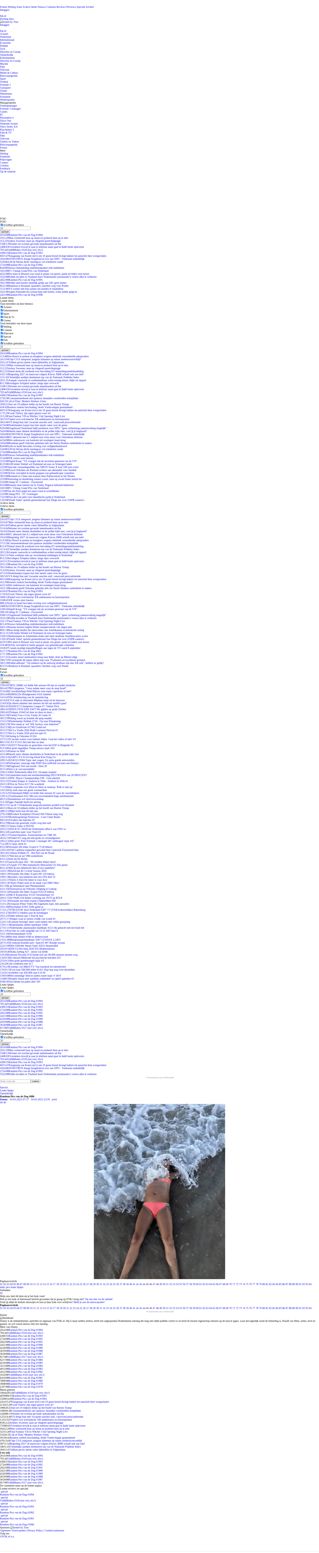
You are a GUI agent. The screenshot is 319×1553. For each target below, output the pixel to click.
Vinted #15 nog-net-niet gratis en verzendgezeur (30, 838)
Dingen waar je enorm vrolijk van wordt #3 (27, 918)
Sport (3, 78)
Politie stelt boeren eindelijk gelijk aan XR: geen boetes (33, 282)
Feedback (5, 168)
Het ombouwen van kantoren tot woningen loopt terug (33, 440)
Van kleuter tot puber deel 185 (20, 981)
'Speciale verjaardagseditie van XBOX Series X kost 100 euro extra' (39, 467)
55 (180, 1284)
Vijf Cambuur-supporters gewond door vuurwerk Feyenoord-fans (39, 850)
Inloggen (4, 9)
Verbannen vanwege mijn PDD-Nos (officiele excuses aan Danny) (39, 763)
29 (94, 1284)
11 (34, 1284)
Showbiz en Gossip (10, 51)
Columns (51, 6)
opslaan (5, 232)
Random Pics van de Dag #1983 (26, 1368)
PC (1, 114)
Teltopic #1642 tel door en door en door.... (27, 712)
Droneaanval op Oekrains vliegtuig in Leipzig (28, 888)
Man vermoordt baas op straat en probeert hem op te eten (34, 237)
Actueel (4, 33)
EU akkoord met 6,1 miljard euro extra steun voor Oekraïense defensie (41, 437)
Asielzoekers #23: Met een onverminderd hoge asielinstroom (36, 796)
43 (140, 1284)
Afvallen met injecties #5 (17, 820)
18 (57, 1284)
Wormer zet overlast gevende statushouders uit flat (30, 243)
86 (283, 1284)
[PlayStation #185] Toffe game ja (21, 906)
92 (303, 1284)
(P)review (8, 333)
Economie (5, 42)
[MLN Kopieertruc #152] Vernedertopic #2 (27, 894)
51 (167, 1284)
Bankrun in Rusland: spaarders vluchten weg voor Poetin (34, 285)
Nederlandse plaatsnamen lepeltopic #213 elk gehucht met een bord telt (42, 927)
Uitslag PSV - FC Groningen (19, 494)
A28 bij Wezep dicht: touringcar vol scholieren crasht (31, 261)
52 (170, 1284)
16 (51, 1284)
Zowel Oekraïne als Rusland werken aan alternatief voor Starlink (38, 470)
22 (71, 1284)
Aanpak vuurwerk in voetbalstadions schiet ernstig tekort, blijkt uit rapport (43, 380)
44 (144, 1284)
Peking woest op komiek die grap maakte (26, 718)
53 (174, 1284)
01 (1, 1284)
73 (240, 1284)
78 (257, 1284)
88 (290, 1284)
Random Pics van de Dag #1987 (21, 1024)
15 (47, 1284)
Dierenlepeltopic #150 (16, 933)
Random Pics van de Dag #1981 (26, 1377)
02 (4, 1284)
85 (280, 1284)
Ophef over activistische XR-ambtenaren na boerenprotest (34, 419)
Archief (90, 6)
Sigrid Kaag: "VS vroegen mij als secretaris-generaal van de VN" (38, 461)
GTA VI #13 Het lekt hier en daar (22, 742)
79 (260, 1284)
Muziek (4, 63)
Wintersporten (7, 99)
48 (157, 1284)
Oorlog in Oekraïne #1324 (18, 736)
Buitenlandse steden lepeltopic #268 (24, 924)
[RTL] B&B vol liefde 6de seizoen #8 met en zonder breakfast (37, 685)
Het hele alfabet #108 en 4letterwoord (24, 936)
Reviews (61, 6)
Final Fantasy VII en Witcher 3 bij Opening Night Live (32, 416)
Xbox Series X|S (9, 126)
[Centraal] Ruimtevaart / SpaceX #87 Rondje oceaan (32, 942)
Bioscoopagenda (8, 75)
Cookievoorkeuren (54, 1530)
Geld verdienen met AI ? (16, 963)
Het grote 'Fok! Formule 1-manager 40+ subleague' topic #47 (37, 841)
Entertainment (7, 57)
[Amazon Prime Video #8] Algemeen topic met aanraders (34, 903)
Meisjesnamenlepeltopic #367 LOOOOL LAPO (30, 939)
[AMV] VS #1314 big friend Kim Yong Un (28, 757)
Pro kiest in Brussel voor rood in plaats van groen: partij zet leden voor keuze (44, 273)
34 (110, 1284)
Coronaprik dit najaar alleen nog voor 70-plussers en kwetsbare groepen (42, 660)
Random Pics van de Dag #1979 (26, 1383)
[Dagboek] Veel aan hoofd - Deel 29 (23, 766)
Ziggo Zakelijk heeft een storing (20, 802)
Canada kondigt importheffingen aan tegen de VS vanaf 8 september (40, 648)
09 (28, 1284)
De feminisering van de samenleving (24, 697)
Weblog (12, 6)
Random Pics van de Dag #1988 (21, 1021)
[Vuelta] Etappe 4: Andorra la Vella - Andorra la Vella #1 (34, 781)
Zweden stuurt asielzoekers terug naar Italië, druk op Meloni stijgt (38, 657)
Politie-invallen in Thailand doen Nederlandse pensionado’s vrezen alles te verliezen (48, 276)
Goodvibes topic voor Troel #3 (20, 832)
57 (187, 1284)
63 (207, 1284)
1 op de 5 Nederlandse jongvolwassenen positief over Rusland (37, 805)
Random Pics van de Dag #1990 (21, 294)
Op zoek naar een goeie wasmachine (23, 790)
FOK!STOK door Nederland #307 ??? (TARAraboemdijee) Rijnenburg (42, 909)
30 (97, 1284)
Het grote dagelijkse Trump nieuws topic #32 (27, 748)
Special (7, 336)
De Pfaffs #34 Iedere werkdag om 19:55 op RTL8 (31, 897)
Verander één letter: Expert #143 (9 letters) (27, 891)
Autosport (5, 87)
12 (37, 1284)
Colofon (4, 165)
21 (67, 1284)
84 (277, 1284)
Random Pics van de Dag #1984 (26, 1365)
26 (84, 1284)
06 (18, 1284)
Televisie (4, 69)
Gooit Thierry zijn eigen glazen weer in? (25, 413)
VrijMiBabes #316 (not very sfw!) (26, 1374)
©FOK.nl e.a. (7, 1536)
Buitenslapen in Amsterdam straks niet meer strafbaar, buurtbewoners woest (44, 636)
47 (154, 1284)
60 (197, 1284)
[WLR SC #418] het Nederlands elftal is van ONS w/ (33, 829)
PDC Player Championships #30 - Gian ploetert (30, 778)
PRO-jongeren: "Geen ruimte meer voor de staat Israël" (33, 688)
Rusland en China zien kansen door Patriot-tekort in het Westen (37, 476)
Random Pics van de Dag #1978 (26, 1386)
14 (44, 1284)
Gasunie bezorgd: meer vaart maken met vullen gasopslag (35, 921)
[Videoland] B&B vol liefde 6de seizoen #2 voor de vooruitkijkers (39, 793)
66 (217, 1284)
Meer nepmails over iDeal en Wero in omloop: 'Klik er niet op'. (36, 787)
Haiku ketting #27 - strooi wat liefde (24, 951)
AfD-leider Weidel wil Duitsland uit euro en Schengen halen (36, 464)
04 (11, 1284)
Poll (5, 340)
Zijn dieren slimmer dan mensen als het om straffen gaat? (33, 703)
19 (61, 1284)
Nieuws (42, 6)
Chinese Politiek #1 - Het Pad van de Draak (27, 853)
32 (104, 1284)
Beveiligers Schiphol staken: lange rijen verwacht (29, 383)
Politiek (4, 45)
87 (287, 1284)
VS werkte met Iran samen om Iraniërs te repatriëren (31, 288)
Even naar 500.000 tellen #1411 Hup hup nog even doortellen (37, 969)
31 (101, 1284)
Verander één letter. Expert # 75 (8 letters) (26, 847)
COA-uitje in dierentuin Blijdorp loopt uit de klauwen (32, 700)
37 (120, 1284)
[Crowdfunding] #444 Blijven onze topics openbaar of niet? (35, 691)
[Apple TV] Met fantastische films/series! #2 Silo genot (33, 864)
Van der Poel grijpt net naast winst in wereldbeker (29, 491)
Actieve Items (29, 6)
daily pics (5, 1287)
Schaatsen (5, 96)
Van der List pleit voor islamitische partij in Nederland (32, 497)
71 (233, 1284)
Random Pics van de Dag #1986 (26, 1359)
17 (54, 1284)
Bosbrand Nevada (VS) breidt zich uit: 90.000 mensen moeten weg (39, 954)
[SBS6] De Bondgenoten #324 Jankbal (25, 694)
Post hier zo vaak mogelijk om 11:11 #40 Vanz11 (29, 930)
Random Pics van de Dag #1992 (21, 264)
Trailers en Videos (9, 141)
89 (293, 1284)
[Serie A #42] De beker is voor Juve (23, 879)
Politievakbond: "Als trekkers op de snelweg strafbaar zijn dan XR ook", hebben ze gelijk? (52, 663)
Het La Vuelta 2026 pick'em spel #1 (23, 733)
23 (74, 1284)
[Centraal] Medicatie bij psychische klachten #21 (30, 957)
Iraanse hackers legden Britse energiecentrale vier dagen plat (36, 627)
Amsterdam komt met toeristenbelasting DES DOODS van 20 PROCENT (43, 775)
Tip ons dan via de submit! (99, 1299)
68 (223, 1284)
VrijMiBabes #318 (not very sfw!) (21, 249)
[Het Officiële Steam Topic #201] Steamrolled (29, 945)
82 (270, 1284)
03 (8, 1284)
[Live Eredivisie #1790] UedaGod (23, 727)
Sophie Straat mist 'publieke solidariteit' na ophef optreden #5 (37, 978)
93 (307, 1284)
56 (184, 1284)
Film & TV (6, 132)
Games (3, 111)
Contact (4, 162)
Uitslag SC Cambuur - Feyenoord (21, 482)
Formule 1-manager (10, 108)
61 (200, 1284)
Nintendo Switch (9, 123)
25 (81, 1284)
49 (160, 1284)
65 (214, 1284)
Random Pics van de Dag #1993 (21, 252)
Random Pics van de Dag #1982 (26, 1371)
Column (7, 330)
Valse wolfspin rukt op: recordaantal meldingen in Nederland (36, 555)
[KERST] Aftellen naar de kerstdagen (24, 912)
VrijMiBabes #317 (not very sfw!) (21, 1027)
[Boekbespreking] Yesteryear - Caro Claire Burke (30, 817)
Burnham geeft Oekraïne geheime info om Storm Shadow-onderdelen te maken (46, 443)
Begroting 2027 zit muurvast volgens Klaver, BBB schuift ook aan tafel (41, 374)
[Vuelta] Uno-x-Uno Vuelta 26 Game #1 (25, 715)
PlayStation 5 (7, 129)
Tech (2, 48)
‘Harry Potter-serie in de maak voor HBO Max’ (30, 882)
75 (247, 1284)
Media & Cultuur (9, 72)
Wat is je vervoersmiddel (17, 769)
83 (273, 1284)
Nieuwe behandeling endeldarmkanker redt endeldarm (32, 267)
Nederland (5, 36)
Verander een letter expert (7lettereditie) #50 (28, 900)
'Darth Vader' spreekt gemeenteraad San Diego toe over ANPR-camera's (42, 500)
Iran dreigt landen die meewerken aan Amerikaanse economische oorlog (42, 630)
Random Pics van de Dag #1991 (21, 279)
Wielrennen (6, 93)
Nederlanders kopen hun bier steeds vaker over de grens (33, 425)
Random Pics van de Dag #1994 (21, 234)
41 (134, 1284)
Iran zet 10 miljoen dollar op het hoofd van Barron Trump (34, 404)
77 (253, 1284)
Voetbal (4, 81)
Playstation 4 (6, 117)
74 (243, 1284)
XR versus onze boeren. (17, 458)
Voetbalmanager (8, 105)
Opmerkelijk (6, 54)
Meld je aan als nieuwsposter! (89, 1302)
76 (250, 1284)
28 (91, 1284)
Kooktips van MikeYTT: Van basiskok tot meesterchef (33, 966)
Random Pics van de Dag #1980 (26, 1380)
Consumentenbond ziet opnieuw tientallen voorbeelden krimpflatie (39, 398)
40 (130, 1284)
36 (117, 1284)
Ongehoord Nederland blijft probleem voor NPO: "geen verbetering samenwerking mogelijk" (53, 428)
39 (127, 1284)
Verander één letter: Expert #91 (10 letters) (27, 873)
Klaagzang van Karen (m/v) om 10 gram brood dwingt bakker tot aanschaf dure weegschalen (53, 255)
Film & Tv (8, 317)
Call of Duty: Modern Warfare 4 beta (23, 401)
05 (14, 1284)
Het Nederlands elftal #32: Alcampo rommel (28, 772)
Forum (3, 6)
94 (310, 1284)
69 (227, 1284)
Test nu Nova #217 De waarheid (22, 784)
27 (87, 1284)
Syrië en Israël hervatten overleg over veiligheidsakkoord (33, 446)
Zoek (19, 6)
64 (210, 1284)
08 (24, 1284)
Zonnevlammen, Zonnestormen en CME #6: (28, 835)
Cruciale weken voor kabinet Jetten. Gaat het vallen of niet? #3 (38, 739)
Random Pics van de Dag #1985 (26, 1362)
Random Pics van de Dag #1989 (21, 1018)
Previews (71, 6)
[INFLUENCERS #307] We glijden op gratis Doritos (33, 709)
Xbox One (5, 120)
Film (2, 66)
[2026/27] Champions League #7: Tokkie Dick (29, 706)
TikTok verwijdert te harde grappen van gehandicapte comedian (37, 473)
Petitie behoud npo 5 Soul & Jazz (21, 915)
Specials (81, 6)
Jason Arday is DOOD (17, 826)
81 (267, 1284)
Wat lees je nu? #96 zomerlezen (21, 855)
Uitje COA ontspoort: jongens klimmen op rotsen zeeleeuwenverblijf (40, 359)
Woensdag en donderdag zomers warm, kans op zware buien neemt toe (41, 479)
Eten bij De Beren (13, 858)
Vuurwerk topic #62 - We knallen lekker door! (28, 861)
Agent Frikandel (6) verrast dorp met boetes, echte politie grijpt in (38, 291)
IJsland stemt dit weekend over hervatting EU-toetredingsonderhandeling (42, 371)
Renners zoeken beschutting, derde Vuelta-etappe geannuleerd (36, 407)
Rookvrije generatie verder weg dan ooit (25, 823)
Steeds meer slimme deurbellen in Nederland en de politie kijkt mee (39, 754)
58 (190, 1284)
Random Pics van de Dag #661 (20, 651)
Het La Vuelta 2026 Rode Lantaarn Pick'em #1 (29, 730)
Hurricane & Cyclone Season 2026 (23, 870)
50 (164, 1284)
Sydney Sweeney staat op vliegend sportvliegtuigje (30, 240)
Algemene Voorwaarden (13, 1530)
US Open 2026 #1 (13, 844)
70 (230, 1284)
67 (220, 1284)
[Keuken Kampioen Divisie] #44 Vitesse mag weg (31, 814)
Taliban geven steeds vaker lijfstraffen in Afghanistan (32, 362)
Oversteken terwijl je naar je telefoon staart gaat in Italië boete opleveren (42, 246)
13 (41, 1284)
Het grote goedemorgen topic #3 (22, 960)
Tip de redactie (7, 171)
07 (21, 1284)
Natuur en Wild (12, 751)
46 (150, 1284)
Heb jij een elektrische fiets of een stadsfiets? (27, 867)
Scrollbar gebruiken (13, 225)
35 (114, 1284)
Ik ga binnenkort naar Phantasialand (22, 885)
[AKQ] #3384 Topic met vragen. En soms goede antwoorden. (37, 760)
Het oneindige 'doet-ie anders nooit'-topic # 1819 (30, 975)
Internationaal (7, 39)
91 (300, 1284)
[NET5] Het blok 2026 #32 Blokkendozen (27, 948)
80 (263, 1284)
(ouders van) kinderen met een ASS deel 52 (27, 876)
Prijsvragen (6, 159)
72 (237, 1284)
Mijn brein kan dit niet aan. (19, 811)
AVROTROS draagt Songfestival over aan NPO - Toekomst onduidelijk (42, 258)
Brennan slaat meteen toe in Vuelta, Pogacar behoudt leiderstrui (37, 485)
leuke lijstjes (17, 1287)
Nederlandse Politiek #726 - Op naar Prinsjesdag (30, 721)
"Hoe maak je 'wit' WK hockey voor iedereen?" (30, 724)
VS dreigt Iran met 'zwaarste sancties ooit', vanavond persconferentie (40, 422)
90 (297, 1284)
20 (64, 1284)
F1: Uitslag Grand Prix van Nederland (24, 270)
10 (31, 1284)
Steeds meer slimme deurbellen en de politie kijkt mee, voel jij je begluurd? (43, 431)
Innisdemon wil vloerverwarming (22, 799)
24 (77, 1284)
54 (177, 1284)
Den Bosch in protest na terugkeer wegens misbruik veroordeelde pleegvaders (44, 356)
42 (137, 1284)
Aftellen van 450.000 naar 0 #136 (22, 972)
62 (204, 1284)
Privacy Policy (35, 1530)
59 (194, 1284)
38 (124, 1284)
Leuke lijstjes (7, 1090)
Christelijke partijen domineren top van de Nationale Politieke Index (39, 377)
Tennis (3, 90)
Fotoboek (5, 156)
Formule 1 (5, 84)
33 (107, 1284)
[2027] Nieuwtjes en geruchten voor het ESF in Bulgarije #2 (36, 745)
